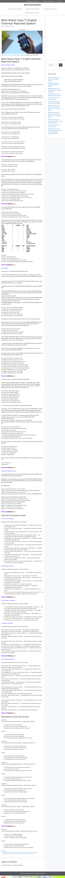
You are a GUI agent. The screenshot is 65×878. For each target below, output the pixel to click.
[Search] (60, 65)
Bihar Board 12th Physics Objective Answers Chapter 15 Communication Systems (20, 852)
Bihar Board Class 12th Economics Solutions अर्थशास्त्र (54, 79)
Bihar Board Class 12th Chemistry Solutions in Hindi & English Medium (55, 121)
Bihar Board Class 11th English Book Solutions (13, 55)
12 (36, 877)
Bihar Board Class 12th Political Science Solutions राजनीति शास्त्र (54, 90)
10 (31, 877)
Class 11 (4, 850)
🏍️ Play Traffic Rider (50, 877)
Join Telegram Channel (44, 877)
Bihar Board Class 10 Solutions (15, 9)
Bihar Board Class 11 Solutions (49, 1)
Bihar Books (39, 877)
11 (33, 877)
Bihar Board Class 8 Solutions (50, 9)
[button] (32, 877)
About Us (59, 1)
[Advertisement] (55, 38)
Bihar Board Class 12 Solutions (33, 1)
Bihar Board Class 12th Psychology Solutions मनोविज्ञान (54, 84)
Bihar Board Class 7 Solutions (31, 12)
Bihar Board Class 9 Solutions (32, 9)
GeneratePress (42, 873)
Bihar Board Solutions (15, 876)
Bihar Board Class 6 (20, 877)
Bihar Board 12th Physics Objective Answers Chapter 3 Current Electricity (18, 853)
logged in (10, 865)
